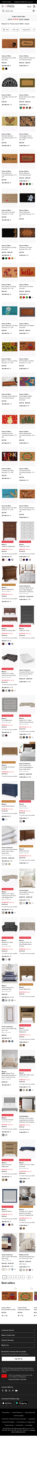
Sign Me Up (18, 1359)
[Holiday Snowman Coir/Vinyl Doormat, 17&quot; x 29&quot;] (10, 419)
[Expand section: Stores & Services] (18, 1340)
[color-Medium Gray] (3, 1135)
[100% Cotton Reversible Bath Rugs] (10, 1242)
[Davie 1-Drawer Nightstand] (27, 1014)
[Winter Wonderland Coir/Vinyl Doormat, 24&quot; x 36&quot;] (27, 419)
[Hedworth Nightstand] (10, 531)
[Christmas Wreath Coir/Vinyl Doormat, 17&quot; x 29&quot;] (27, 456)
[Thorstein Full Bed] (10, 1104)
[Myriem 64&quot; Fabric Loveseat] (10, 927)
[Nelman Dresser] (27, 835)
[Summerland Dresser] (10, 790)
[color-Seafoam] (9, 1000)
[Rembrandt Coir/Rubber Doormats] (27, 311)
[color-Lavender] (30, 1270)
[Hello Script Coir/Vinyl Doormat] (27, 272)
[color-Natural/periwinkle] (27, 108)
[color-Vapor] (12, 1041)
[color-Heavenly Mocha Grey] (3, 690)
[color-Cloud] (12, 1269)
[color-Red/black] (9, 258)
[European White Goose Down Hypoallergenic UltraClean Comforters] (27, 574)
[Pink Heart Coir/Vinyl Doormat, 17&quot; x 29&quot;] (10, 198)
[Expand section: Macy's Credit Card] (18, 1335)
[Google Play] (21, 1403)
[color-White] (6, 560)
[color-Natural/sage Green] (21, 108)
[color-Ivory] (9, 1269)
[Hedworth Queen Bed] (10, 615)
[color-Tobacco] (9, 959)
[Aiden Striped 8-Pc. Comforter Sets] (10, 973)
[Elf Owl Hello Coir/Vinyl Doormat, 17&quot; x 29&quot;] (27, 347)
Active (21, 19)
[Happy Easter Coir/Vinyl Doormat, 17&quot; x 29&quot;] (10, 493)
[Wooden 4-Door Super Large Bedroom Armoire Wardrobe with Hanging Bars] (27, 1104)
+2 (32, 107)
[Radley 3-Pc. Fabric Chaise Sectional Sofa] (10, 658)
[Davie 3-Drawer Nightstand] (10, 1149)
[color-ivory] (3, 1269)
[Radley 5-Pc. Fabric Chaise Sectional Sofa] (27, 704)
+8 (32, 1270)
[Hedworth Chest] (27, 531)
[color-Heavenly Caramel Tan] (12, 690)
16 (29, 1277)
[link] (10, 62)
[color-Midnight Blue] (21, 1182)
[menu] (3, 6)
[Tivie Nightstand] (10, 704)
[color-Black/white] (6, 69)
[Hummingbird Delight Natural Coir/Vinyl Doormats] (27, 382)
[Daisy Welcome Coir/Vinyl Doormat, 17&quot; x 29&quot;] (10, 311)
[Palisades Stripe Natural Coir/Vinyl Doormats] (10, 382)
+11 (33, 903)
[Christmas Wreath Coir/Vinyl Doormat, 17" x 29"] (25, 1296)
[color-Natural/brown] (30, 108)
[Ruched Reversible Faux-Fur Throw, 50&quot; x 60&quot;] (27, 1242)
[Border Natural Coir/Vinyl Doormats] (27, 83)
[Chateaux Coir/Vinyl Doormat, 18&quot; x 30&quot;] (27, 233)
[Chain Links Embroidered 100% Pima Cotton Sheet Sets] (10, 835)
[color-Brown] (3, 560)
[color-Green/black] (6, 258)
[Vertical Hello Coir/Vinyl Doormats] (10, 233)
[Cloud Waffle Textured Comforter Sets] (27, 878)
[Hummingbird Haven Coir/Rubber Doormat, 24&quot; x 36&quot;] (27, 122)
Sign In (29, 6)
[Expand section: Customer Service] (18, 1330)
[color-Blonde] (24, 1228)
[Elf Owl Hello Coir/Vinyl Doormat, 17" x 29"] (9, 1296)
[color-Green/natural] (27, 297)
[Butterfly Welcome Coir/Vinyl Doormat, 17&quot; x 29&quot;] (10, 122)
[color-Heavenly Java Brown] (9, 913)
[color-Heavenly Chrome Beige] (6, 690)
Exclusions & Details (13, 1379)
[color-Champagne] (9, 864)
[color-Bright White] (24, 903)
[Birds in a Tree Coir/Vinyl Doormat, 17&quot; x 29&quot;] (10, 347)
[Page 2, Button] (32, 1277)
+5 (15, 1269)
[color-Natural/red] (24, 108)
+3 (32, 184)
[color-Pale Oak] (21, 1045)
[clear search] (33, 11)
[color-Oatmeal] (6, 959)
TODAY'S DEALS (6, 2)
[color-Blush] (27, 1270)
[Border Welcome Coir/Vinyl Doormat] (27, 159)
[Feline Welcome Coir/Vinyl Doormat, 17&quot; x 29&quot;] (10, 159)
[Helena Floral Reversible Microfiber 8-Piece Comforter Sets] (10, 1059)
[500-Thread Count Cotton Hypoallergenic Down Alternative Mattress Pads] (27, 751)
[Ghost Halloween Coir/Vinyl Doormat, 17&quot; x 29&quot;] (27, 198)
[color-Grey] (12, 560)
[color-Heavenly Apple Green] (27, 1090)
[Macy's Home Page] (9, 6)
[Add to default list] (15, 1289)
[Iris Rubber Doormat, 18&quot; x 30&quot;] (10, 83)
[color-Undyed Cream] (21, 903)
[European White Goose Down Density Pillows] (27, 658)
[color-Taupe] (30, 903)
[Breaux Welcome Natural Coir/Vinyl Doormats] (27, 44)
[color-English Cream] (3, 1041)
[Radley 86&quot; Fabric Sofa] (27, 1059)
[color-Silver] (6, 864)
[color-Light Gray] (6, 1000)
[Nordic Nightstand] (27, 973)
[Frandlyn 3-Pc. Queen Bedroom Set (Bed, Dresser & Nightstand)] (27, 1196)
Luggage (26, 19)
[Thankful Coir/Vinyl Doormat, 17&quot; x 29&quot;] (10, 456)
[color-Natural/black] (3, 69)
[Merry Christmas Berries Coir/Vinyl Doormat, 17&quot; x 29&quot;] (27, 493)
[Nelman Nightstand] (10, 574)
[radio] (3, 68)
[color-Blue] (9, 560)
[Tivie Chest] (27, 790)
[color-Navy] (27, 903)
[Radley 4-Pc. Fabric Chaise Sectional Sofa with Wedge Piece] (10, 878)
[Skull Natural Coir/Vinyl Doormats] (10, 44)
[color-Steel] (9, 1041)
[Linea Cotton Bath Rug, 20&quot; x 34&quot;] (10, 1014)
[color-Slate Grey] (24, 1182)
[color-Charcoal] (3, 959)
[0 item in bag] (34, 6)
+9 (15, 690)
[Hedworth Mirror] (10, 1196)
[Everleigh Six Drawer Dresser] (10, 751)
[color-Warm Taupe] (6, 1041)
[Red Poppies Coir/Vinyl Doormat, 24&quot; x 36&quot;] (10, 272)
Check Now (23, 1379)
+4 (15, 1000)
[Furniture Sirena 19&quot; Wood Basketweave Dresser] (27, 927)
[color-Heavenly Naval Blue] (9, 690)
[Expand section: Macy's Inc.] (18, 1345)
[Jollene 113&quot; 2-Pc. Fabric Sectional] (27, 1149)
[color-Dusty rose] (12, 1000)
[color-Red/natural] (24, 297)
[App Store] (7, 1403)
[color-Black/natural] (3, 258)
